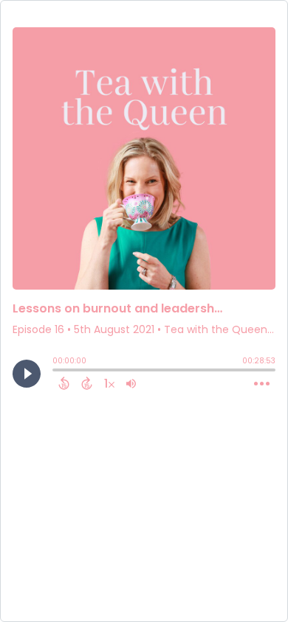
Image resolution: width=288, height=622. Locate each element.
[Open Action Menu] (261, 384)
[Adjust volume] (131, 383)
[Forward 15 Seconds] (86, 383)
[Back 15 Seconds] (63, 383)
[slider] (56, 371)
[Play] (27, 374)
